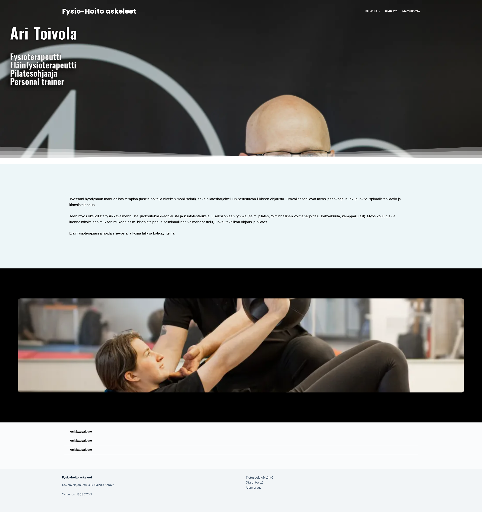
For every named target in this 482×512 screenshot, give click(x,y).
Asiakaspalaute (81, 431)
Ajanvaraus (253, 487)
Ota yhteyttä (411, 11)
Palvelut (371, 11)
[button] (241, 431)
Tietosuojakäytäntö (259, 477)
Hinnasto (391, 11)
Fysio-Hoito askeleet (99, 11)
